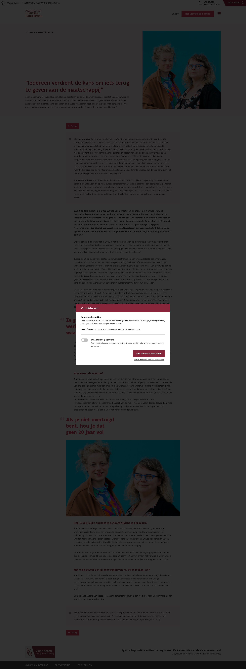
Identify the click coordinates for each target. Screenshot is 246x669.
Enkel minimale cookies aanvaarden (149, 360)
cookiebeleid (102, 329)
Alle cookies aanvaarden (148, 353)
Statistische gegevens (102, 339)
